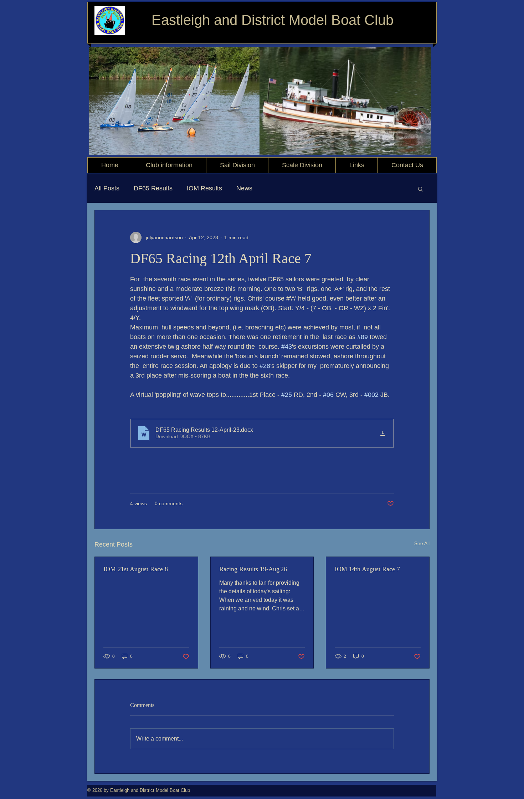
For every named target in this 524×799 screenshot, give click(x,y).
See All (422, 543)
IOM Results (204, 188)
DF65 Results (153, 188)
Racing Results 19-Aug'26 (253, 569)
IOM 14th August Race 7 (367, 569)
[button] (420, 188)
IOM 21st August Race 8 (135, 569)
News (244, 188)
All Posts (106, 188)
